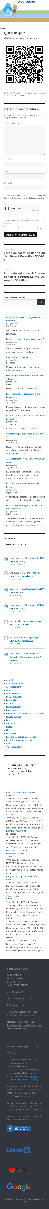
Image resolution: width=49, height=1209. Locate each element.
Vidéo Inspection (14, 747)
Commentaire (11, 124)
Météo (9, 727)
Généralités (11, 723)
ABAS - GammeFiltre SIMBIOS (20, 792)
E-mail (8, 171)
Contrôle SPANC (13, 693)
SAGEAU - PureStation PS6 (19, 934)
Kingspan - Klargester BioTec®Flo (22, 876)
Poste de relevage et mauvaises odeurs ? (25, 339)
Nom (7, 160)
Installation (14, 1069)
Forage (9, 720)
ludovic (22, 95)
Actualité (17, 93)
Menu (2, 28)
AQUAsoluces (26, 1)
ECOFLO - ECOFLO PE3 (16, 831)
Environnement (13, 707)
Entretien (10, 703)
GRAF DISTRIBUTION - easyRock (21, 915)
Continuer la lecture (15, 453)
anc (30, 93)
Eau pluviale (11, 700)
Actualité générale (14, 683)
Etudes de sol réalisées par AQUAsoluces (25, 713)
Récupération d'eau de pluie (19, 740)
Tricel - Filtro (12, 896)
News (8, 730)
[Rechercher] (41, 302)
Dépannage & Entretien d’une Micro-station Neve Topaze (27, 657)
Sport (8, 743)
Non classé (11, 733)
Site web (8, 183)
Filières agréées (13, 717)
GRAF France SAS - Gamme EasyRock (23, 811)
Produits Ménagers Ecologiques (21, 737)
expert (16, 95)
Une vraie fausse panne (17, 357)
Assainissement (13, 687)
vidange (33, 1076)
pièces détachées (29, 1079)
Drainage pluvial (14, 697)
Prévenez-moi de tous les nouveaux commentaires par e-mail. (24, 221)
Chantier (10, 690)
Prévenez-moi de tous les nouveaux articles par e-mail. (24, 229)
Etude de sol (12, 710)
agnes (26, 93)
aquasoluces (15, 558)
